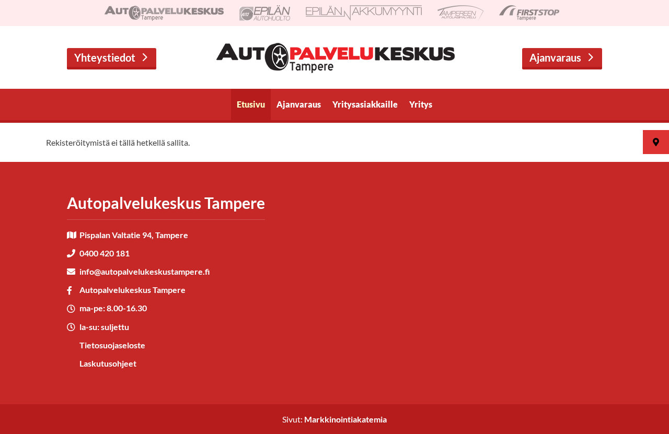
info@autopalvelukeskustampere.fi (144, 271)
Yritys (420, 104)
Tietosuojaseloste (112, 345)
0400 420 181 (104, 253)
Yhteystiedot (104, 57)
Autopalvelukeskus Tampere (132, 290)
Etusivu (251, 104)
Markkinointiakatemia (345, 419)
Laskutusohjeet (107, 363)
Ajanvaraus (555, 57)
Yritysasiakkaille (365, 104)
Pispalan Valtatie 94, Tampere (133, 235)
